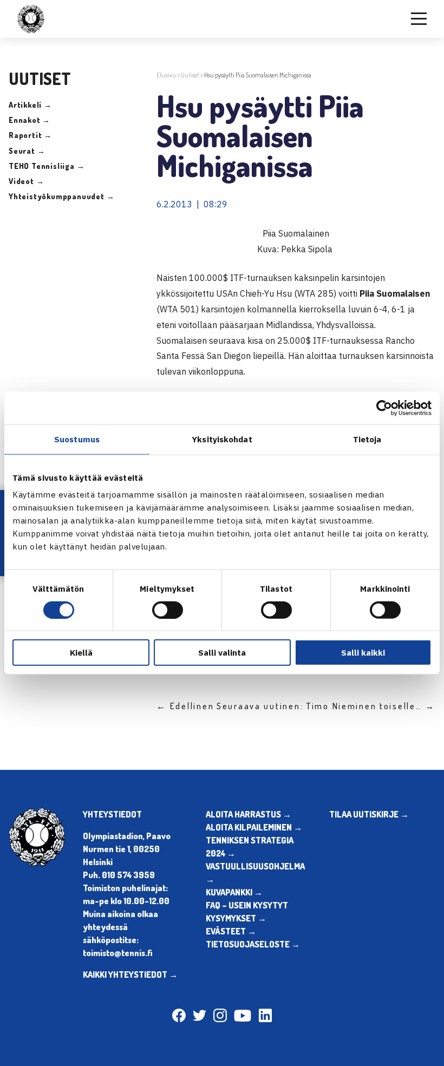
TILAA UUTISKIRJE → (369, 814)
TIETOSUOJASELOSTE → (253, 944)
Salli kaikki (363, 653)
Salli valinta (222, 653)
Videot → (26, 181)
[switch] (167, 609)
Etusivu (166, 75)
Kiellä (81, 653)
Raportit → (30, 135)
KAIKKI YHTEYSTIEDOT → (130, 974)
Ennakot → (29, 120)
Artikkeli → (30, 104)
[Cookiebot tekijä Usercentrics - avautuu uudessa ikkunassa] (384, 408)
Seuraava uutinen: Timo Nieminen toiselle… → (326, 706)
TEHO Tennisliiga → (46, 166)
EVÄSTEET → (231, 931)
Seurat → (27, 150)
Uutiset (190, 75)
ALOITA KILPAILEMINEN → (254, 827)
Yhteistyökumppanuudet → (61, 196)
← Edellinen (185, 706)
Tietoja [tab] (367, 439)
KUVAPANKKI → (234, 892)
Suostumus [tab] (77, 439)
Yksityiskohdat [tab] (222, 439)
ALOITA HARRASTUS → (248, 814)
